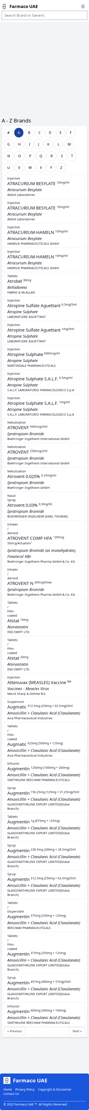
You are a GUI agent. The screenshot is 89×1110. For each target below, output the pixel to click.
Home (7, 1089)
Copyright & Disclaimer (55, 1089)
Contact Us (11, 1094)
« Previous (14, 1031)
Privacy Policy (25, 1089)
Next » (77, 1031)
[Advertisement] (44, 68)
